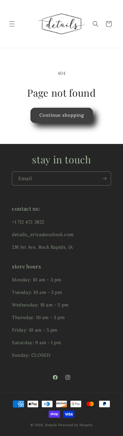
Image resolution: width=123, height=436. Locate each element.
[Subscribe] (104, 178)
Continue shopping (61, 115)
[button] (12, 24)
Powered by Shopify (75, 425)
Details (51, 425)
